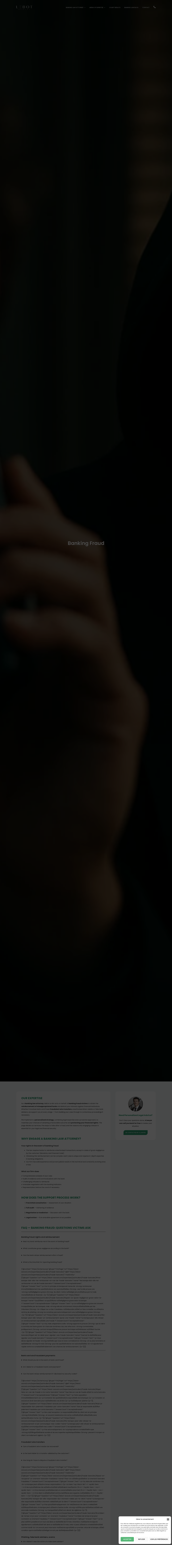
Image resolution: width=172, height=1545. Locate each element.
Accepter (127, 1539)
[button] (168, 1519)
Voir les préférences (159, 1539)
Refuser (141, 1539)
